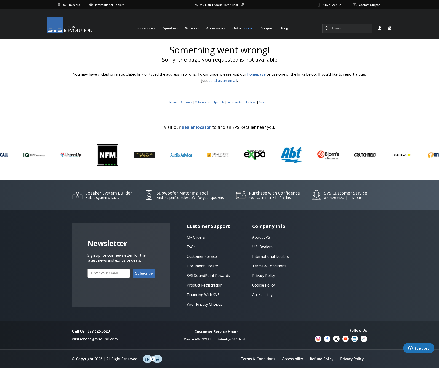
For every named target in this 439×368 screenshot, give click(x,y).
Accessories (235, 102)
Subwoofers (203, 102)
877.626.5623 (334, 197)
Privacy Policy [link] (263, 275)
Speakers (186, 102)
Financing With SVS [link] (203, 294)
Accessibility (292, 358)
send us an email (223, 80)
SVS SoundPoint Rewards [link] (208, 275)
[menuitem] (146, 28)
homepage (256, 74)
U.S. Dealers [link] (262, 246)
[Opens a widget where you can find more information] (418, 348)
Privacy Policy (352, 358)
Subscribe (144, 273)
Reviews (251, 102)
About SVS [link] (261, 237)
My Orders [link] (196, 237)
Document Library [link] (202, 265)
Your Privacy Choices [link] (204, 304)
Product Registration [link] (204, 285)
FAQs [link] (191, 246)
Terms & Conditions (258, 358)
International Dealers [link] (270, 256)
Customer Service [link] (202, 256)
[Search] (326, 28)
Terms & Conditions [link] (269, 265)
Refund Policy (321, 358)
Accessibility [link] (262, 294)
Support (264, 102)
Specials (219, 102)
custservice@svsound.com (95, 339)
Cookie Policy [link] (263, 285)
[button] (389, 28)
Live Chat (357, 198)
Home (173, 102)
